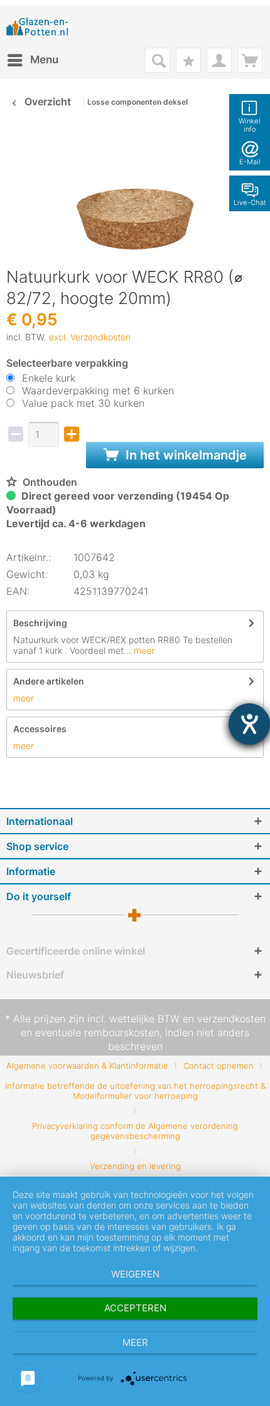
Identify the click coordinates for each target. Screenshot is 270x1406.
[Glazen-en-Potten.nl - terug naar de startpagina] (37, 26)
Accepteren (135, 1308)
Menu (44, 59)
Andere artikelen (48, 681)
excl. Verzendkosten (90, 337)
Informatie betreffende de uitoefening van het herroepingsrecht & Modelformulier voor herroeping (135, 1091)
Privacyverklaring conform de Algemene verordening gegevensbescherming (135, 1131)
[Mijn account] (219, 60)
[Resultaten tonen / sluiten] (157, 60)
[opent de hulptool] (249, 724)
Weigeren (135, 1274)
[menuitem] (32, 60)
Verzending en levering (135, 1166)
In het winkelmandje (184, 455)
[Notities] (188, 60)
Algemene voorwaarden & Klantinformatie (87, 1066)
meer (142, 650)
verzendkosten (231, 1018)
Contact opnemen (218, 1066)
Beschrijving (40, 622)
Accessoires (40, 728)
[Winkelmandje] (249, 60)
